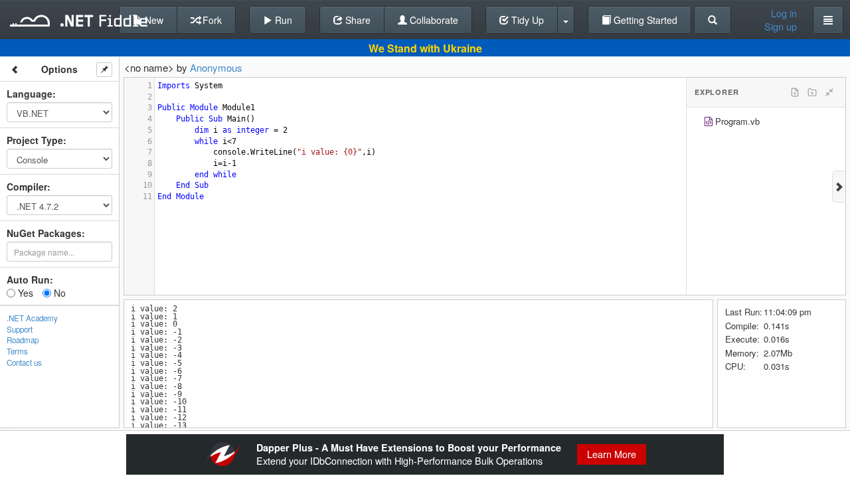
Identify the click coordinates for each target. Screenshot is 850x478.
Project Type (35, 140)
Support (20, 329)
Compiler (27, 186)
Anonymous (216, 67)
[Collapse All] (829, 92)
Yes (24, 292)
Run (282, 20)
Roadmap (23, 340)
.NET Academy (32, 318)
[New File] (795, 92)
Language (29, 93)
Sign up (780, 26)
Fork (211, 20)
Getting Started (644, 20)
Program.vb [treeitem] (737, 121)
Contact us (24, 362)
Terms (17, 351)
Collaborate (432, 20)
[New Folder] (812, 92)
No (58, 292)
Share (357, 20)
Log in (784, 13)
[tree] (766, 123)
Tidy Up (526, 20)
